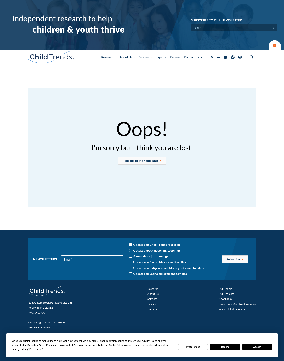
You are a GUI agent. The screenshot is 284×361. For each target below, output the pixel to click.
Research (152, 288)
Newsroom (225, 298)
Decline (225, 347)
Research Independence (233, 308)
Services (152, 298)
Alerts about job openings (150, 256)
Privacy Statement (39, 327)
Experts (161, 57)
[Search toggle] (252, 57)
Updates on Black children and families (159, 262)
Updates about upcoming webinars (157, 250)
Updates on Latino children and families (160, 273)
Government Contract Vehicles (237, 303)
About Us (153, 293)
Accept (257, 347)
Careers (175, 57)
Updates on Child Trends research (156, 244)
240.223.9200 (36, 312)
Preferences (193, 347)
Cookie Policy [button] (116, 345)
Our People (225, 288)
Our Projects (226, 293)
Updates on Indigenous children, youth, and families (168, 268)
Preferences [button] (35, 349)
